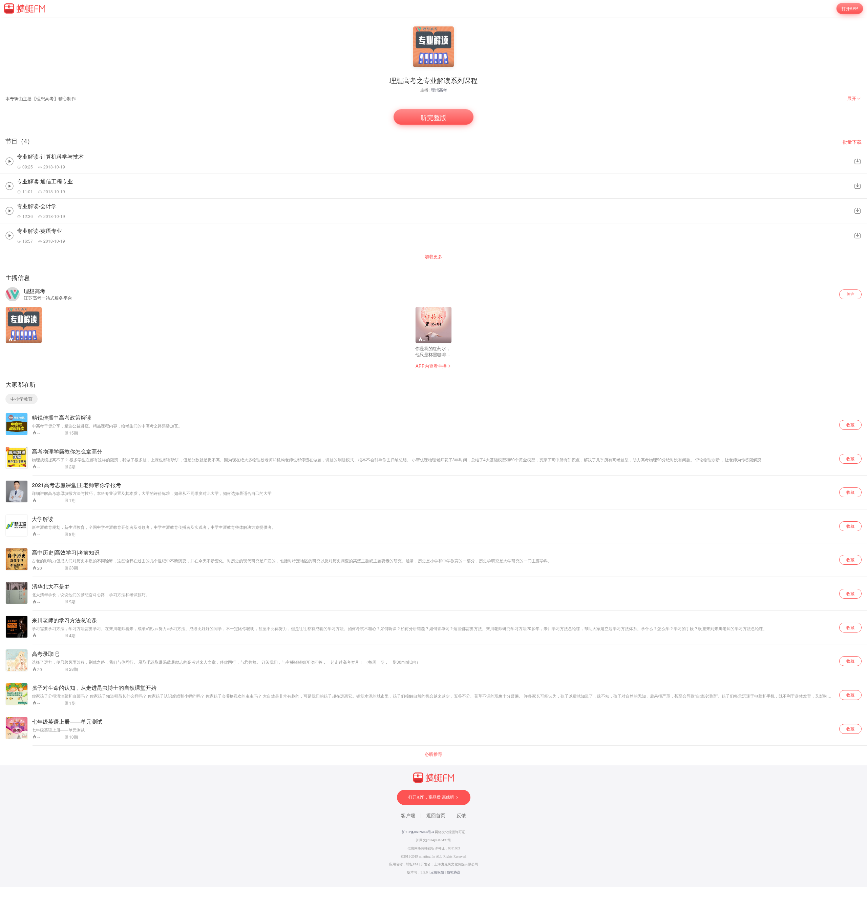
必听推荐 (433, 754)
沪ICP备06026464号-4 (418, 832)
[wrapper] (433, 452)
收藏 (850, 424)
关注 (850, 294)
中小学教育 (21, 399)
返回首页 (435, 815)
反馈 (461, 815)
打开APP (850, 8)
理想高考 (439, 90)
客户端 (408, 815)
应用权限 (437, 872)
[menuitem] (854, 98)
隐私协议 (453, 872)
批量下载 (852, 142)
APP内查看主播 (431, 366)
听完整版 (433, 117)
